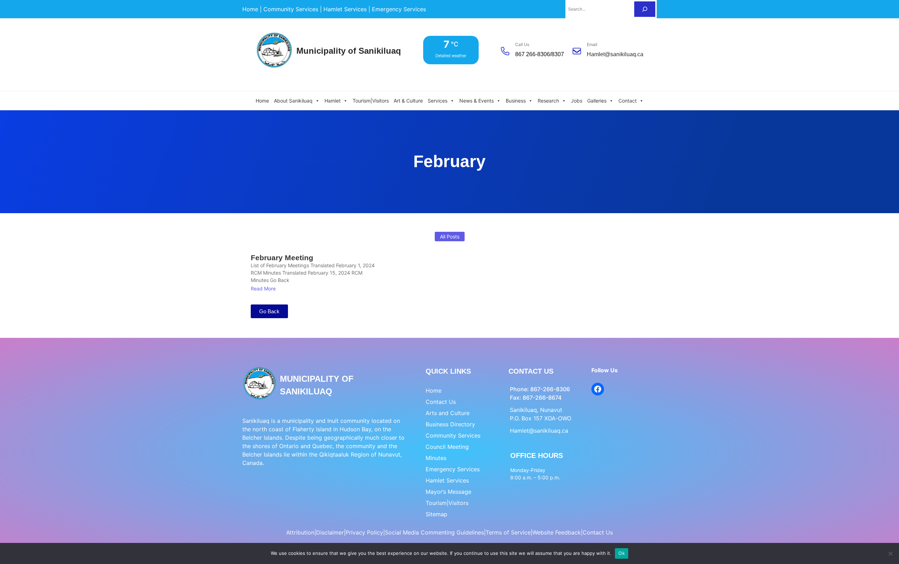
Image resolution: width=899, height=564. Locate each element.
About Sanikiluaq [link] (293, 101)
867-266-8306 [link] (550, 389)
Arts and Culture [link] (448, 413)
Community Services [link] (453, 435)
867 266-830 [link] (531, 54)
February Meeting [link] (282, 258)
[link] (250, 9)
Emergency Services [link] (453, 469)
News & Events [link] (476, 101)
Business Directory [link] (450, 424)
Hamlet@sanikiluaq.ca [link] (615, 54)
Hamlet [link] (332, 101)
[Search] (644, 9)
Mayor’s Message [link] (448, 491)
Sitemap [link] (436, 514)
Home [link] (262, 101)
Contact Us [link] (441, 401)
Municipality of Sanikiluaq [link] (348, 50)
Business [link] (516, 101)
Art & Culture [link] (408, 101)
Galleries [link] (596, 101)
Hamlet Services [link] (447, 480)
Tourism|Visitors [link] (371, 101)
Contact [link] (627, 101)
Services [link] (437, 101)
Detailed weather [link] (450, 55)
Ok (621, 553)
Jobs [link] (576, 101)
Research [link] (548, 101)
